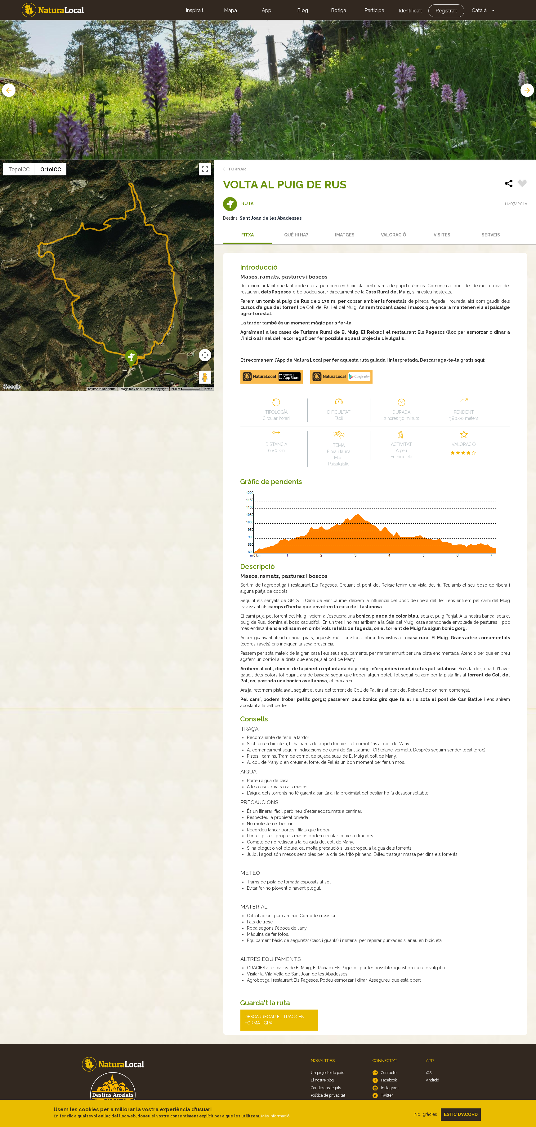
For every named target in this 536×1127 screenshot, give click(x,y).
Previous (8, 90)
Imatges (345, 234)
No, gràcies (425, 1114)
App (266, 10)
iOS (428, 1072)
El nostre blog (322, 1080)
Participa (374, 10)
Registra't (446, 11)
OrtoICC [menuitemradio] (50, 169)
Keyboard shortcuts (102, 389)
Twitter (387, 1095)
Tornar (237, 169)
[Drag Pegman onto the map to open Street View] (205, 377)
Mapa (230, 10)
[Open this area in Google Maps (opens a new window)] (12, 387)
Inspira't (194, 10)
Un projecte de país (327, 1072)
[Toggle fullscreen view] (205, 169)
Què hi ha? (296, 234)
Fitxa (247, 234)
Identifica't (410, 11)
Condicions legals (326, 1087)
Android (432, 1080)
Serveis (491, 234)
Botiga (338, 10)
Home (53, 10)
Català (479, 10)
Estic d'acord (461, 1114)
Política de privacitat (328, 1095)
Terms (207, 389)
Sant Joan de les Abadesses (271, 218)
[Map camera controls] (205, 355)
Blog (302, 10)
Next (528, 90)
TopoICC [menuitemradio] (19, 169)
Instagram (390, 1087)
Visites (442, 234)
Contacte (388, 1072)
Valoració (393, 234)
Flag (522, 184)
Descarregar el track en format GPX (274, 1019)
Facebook (389, 1080)
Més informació (275, 1116)
